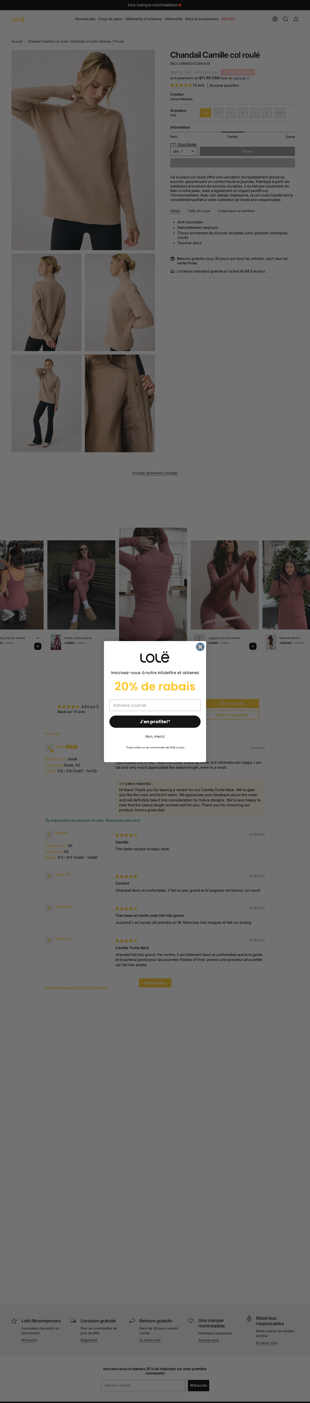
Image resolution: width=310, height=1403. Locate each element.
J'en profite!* (155, 721)
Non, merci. (155, 736)
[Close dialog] (200, 647)
